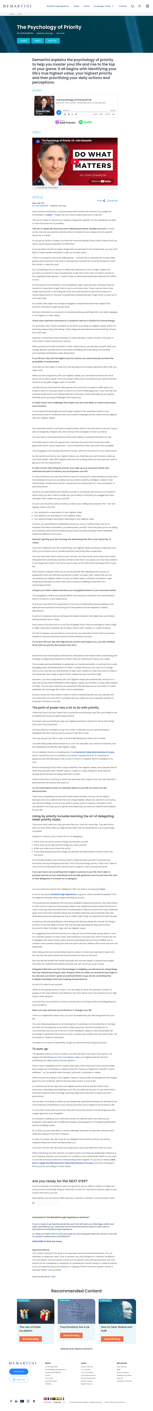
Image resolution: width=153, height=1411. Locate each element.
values (49, 214)
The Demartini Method (53, 1372)
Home (11, 14)
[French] (50, 1399)
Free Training (121, 1367)
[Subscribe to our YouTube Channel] (22, 1401)
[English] (46, 1399)
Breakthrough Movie (124, 1375)
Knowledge (102, 6)
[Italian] (62, 1399)
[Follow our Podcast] (34, 1401)
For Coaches (85, 1370)
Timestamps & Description (47, 188)
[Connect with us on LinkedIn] (16, 1401)
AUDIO (23, 40)
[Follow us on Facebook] (11, 1401)
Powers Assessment (88, 1378)
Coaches (123, 6)
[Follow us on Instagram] (28, 1401)
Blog (19, 14)
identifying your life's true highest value (61, 1057)
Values (76, 6)
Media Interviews (123, 1372)
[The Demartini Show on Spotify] (85, 122)
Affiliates (48, 1384)
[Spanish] (58, 1399)
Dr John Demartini (51, 1367)
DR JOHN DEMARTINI (25, 33)
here (103, 889)
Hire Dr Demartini (51, 1381)
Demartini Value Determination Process (95, 752)
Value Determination (88, 1375)
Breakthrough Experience (63, 894)
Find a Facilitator (87, 1372)
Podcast (120, 1378)
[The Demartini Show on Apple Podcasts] (65, 122)
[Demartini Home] (22, 1364)
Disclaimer (121, 1402)
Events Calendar (87, 1367)
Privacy (113, 1402)
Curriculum (49, 1378)
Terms (106, 1402)
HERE (41, 1241)
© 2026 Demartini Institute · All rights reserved (86, 1402)
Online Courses (86, 1381)
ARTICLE (52, 40)
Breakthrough (58, 6)
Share (99, 200)
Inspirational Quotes (124, 1381)
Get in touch (19, 1371)
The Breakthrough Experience (55, 1370)
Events (87, 6)
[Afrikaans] (54, 1399)
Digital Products (87, 1384)
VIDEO (38, 40)
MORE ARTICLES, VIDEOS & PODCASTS (77, 1349)
